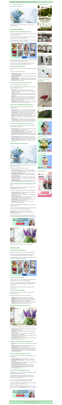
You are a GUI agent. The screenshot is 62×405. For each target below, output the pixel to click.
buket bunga (17, 63)
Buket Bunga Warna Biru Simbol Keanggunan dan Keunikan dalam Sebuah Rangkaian (22, 25)
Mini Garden (39, 401)
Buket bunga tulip (13, 379)
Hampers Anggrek (23, 401)
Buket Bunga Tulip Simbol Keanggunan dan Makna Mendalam (21, 244)
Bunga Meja (27, 401)
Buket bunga (12, 33)
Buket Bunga (12, 245)
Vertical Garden (35, 401)
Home (11, 4)
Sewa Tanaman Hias (31, 401)
